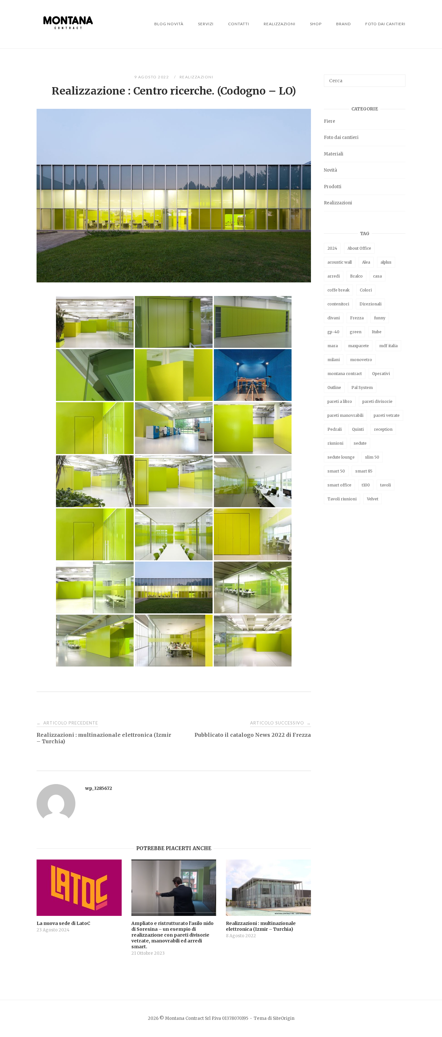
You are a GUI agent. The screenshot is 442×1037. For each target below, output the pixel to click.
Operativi (381, 373)
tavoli (385, 485)
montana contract (344, 373)
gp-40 (333, 331)
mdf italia (388, 345)
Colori (366, 290)
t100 (366, 485)
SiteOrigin (283, 1018)
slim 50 (372, 457)
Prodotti (332, 186)
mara (332, 345)
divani (333, 317)
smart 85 (363, 471)
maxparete (358, 345)
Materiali (333, 154)
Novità (330, 170)
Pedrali (334, 429)
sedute (360, 443)
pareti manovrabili (345, 415)
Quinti (358, 429)
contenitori (338, 304)
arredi (333, 276)
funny (379, 317)
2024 (332, 248)
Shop (316, 23)
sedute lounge (341, 457)
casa (377, 276)
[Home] (68, 34)
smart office (339, 485)
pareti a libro (339, 401)
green (355, 331)
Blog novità (168, 23)
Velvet (372, 498)
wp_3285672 (98, 788)
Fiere (329, 121)
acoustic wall (339, 262)
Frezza (357, 317)
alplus (386, 262)
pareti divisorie (377, 401)
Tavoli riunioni (342, 498)
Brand (343, 23)
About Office (359, 248)
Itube (376, 331)
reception (383, 429)
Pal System (362, 387)
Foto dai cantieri (385, 23)
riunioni (335, 443)
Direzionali (370, 304)
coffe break (338, 290)
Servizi (206, 23)
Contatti (238, 23)
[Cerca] (398, 77)
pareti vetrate (387, 415)
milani (333, 359)
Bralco (356, 276)
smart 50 (336, 471)
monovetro (361, 359)
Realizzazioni (279, 23)
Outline (334, 387)
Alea (366, 262)
